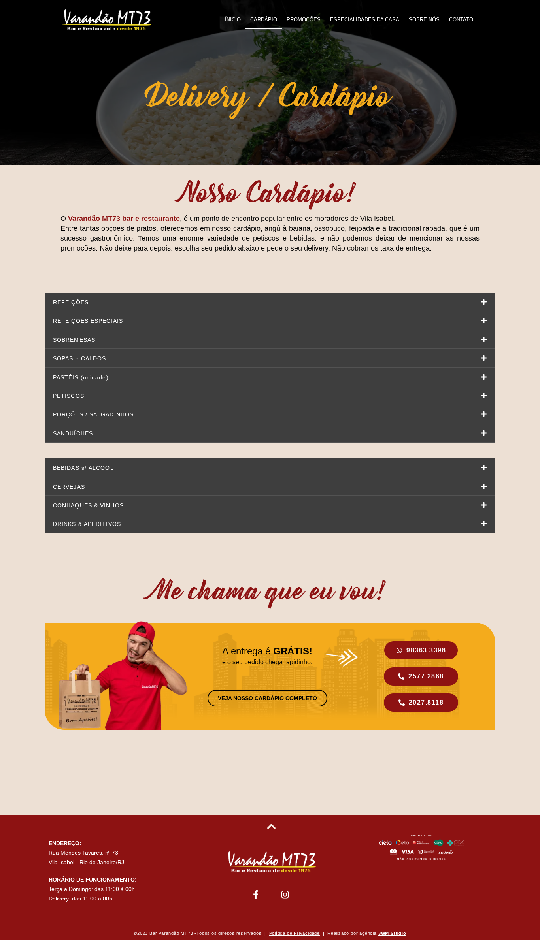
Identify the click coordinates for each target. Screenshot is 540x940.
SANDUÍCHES (73, 433)
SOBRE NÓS (424, 20)
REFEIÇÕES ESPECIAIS (88, 321)
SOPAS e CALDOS (79, 358)
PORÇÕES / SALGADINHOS (93, 414)
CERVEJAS (69, 487)
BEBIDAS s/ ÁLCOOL (83, 468)
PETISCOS (68, 396)
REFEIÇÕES (71, 302)
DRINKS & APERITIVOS (87, 524)
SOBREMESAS (74, 340)
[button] (270, 302)
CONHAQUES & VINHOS (88, 505)
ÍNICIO (233, 20)
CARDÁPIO (263, 20)
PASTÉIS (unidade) (81, 377)
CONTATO (461, 20)
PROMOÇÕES (304, 20)
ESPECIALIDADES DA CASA (364, 20)
